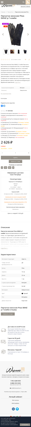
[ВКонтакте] (2, 106)
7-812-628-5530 (16, 381)
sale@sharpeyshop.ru (16, 388)
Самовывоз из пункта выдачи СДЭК (15, 197)
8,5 (10, 167)
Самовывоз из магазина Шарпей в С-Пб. (15, 202)
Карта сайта (24, 391)
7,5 (5, 167)
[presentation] (3, 34)
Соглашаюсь (25, 424)
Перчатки (10, 12)
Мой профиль (15, 403)
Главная (3, 12)
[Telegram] (4, 106)
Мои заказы (15, 400)
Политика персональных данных (12, 391)
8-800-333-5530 (16, 383)
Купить (15, 157)
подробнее (4, 248)
